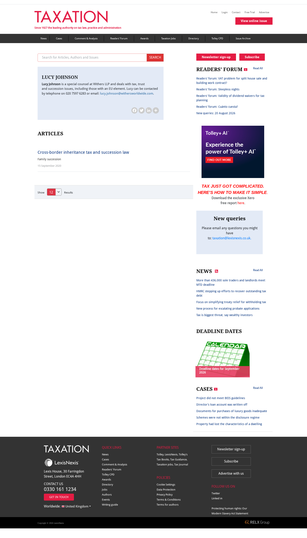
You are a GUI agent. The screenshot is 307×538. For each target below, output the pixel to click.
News (44, 38)
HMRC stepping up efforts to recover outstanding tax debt (231, 293)
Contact (236, 12)
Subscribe (252, 57)
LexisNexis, (172, 454)
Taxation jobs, (165, 464)
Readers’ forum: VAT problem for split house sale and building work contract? (231, 81)
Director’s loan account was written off (221, 404)
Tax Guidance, (178, 459)
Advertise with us (231, 473)
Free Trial (250, 12)
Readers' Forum (111, 469)
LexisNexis (59, 523)
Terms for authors (168, 504)
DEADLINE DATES (219, 331)
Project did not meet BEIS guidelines (220, 398)
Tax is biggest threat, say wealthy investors (224, 315)
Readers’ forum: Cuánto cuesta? (217, 106)
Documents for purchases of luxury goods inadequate (231, 411)
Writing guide (110, 504)
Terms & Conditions (169, 499)
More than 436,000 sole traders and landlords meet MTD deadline (230, 282)
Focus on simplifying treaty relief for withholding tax (231, 302)
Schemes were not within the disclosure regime (228, 417)
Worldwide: (66, 506)
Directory (193, 38)
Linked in (217, 498)
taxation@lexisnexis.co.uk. (231, 238)
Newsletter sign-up (216, 57)
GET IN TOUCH (59, 497)
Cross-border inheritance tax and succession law (83, 152)
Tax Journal (181, 464)
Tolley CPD (217, 38)
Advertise (264, 12)
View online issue (254, 21)
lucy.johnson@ (126, 93)
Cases (59, 38)
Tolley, (161, 454)
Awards (144, 38)
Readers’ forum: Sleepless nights (217, 89)
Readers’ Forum (119, 38)
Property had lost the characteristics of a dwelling (229, 424)
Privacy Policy (165, 494)
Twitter (216, 493)
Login (225, 12)
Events (106, 499)
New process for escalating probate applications (227, 308)
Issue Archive (243, 38)
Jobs (104, 489)
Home (214, 12)
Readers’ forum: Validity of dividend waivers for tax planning (230, 98)
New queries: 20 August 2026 (215, 113)
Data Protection (166, 489)
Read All (258, 68)
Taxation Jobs (168, 38)
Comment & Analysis (86, 38)
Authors (107, 494)
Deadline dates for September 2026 (219, 370)
